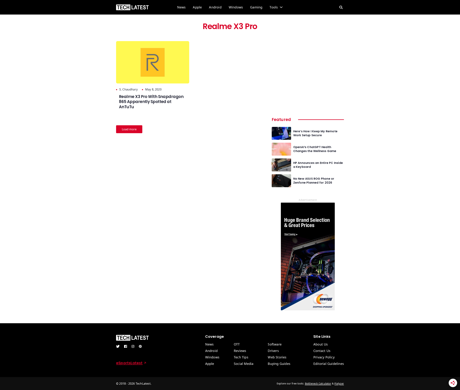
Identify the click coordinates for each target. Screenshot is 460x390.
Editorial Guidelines (328, 364)
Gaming (256, 7)
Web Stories (277, 357)
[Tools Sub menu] (281, 7)
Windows (236, 7)
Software (275, 344)
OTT (237, 344)
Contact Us (321, 351)
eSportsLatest (129, 362)
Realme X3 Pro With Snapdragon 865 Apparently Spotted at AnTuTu (151, 102)
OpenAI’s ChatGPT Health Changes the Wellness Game (314, 149)
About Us (320, 344)
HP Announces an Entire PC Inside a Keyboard (318, 165)
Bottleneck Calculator (318, 383)
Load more (129, 129)
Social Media (243, 364)
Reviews (240, 351)
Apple (197, 7)
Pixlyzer (339, 383)
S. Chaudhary (128, 89)
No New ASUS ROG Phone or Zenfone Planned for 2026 (313, 181)
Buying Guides (279, 364)
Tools (274, 7)
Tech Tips (241, 357)
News (181, 7)
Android (215, 7)
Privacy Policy (324, 357)
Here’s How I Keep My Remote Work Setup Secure (315, 133)
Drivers (273, 351)
